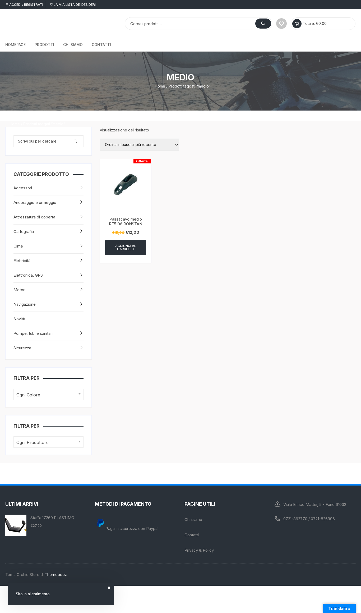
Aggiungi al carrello (125, 247)
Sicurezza (22, 347)
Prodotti (44, 44)
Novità (19, 318)
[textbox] (47, 395)
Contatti (101, 44)
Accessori (22, 187)
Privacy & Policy (199, 550)
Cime (18, 246)
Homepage (15, 44)
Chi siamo (73, 44)
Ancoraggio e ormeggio (34, 202)
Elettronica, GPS (28, 275)
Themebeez (56, 574)
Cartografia (23, 231)
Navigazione (24, 304)
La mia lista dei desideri (74, 5)
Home (160, 86)
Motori (19, 289)
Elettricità (21, 260)
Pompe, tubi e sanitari (33, 333)
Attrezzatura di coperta (34, 216)
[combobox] (48, 394)
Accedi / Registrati (25, 5)
